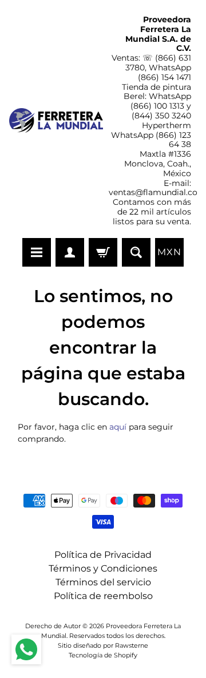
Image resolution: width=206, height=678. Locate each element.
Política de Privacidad (103, 554)
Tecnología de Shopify (103, 655)
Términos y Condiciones (103, 568)
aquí (117, 426)
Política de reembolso (103, 595)
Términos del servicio (103, 582)
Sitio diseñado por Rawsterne (103, 645)
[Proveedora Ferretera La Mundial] (56, 120)
